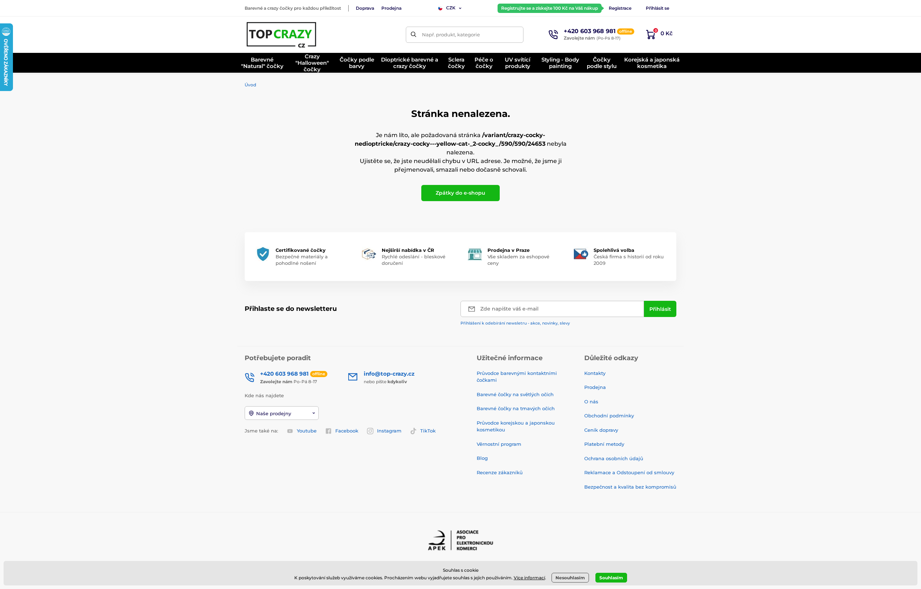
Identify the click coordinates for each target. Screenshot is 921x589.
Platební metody (604, 444)
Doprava (365, 8)
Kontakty (594, 373)
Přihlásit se (657, 8)
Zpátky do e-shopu (460, 193)
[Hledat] (414, 35)
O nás (591, 401)
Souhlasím (611, 577)
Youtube (307, 431)
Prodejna (391, 8)
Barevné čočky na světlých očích (515, 394)
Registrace (620, 8)
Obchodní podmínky (609, 415)
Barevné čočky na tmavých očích (516, 408)
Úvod (250, 84)
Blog (482, 458)
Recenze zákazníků (500, 472)
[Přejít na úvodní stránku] (282, 34)
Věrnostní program (499, 444)
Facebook (346, 431)
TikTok (428, 431)
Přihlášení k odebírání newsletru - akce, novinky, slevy (515, 323)
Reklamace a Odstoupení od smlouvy (629, 472)
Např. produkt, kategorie (451, 34)
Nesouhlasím (570, 577)
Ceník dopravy (601, 430)
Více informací (529, 577)
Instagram (389, 431)
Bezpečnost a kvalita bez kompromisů (630, 487)
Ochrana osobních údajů (613, 458)
